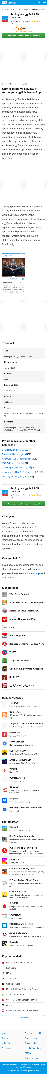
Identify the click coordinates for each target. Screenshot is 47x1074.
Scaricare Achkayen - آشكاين (15, 450)
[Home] (3, 9)
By (15, 21)
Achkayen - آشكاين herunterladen (17, 459)
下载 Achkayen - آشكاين (13, 463)
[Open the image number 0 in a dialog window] (13, 273)
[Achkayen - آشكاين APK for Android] (5, 19)
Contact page (32, 573)
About (5, 1033)
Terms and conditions (34, 1033)
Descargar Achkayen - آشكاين (15, 476)
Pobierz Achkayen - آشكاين (14, 454)
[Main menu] (44, 2)
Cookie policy (31, 1038)
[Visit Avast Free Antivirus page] (23, 29)
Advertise (6, 1043)
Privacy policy (31, 1043)
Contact (5, 1038)
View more (23, 1018)
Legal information (33, 1048)
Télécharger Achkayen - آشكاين (16, 468)
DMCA (28, 1053)
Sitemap (6, 1048)
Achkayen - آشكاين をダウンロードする (20, 472)
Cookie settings (32, 1058)
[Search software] (39, 2)
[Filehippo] (9, 2)
